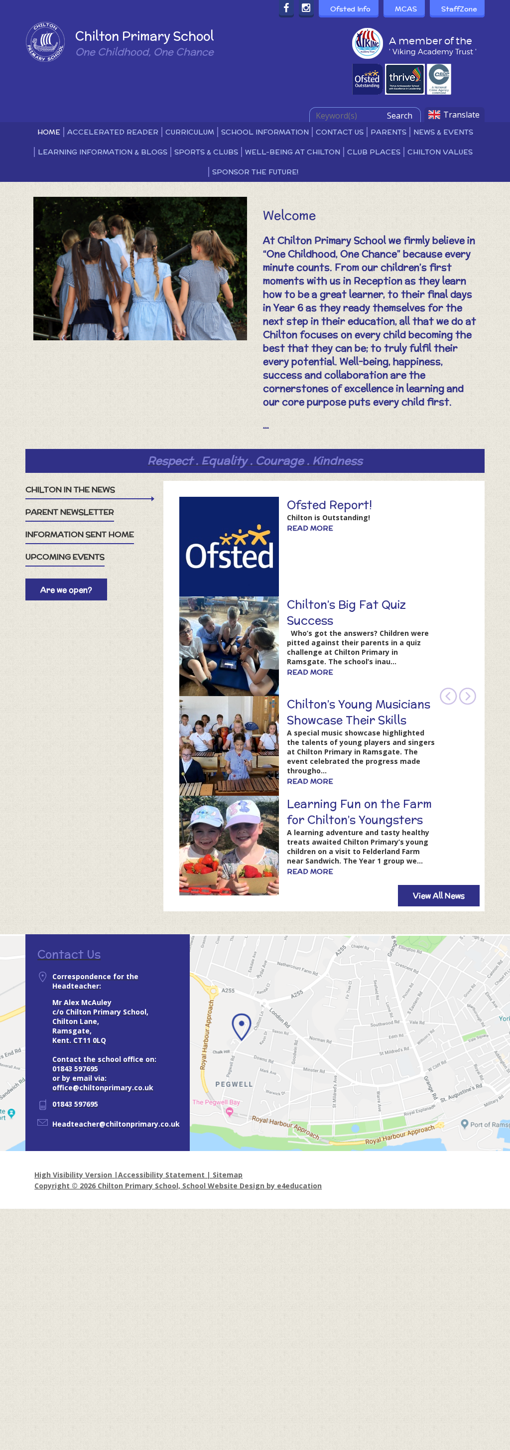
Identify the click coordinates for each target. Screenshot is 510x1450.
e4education (299, 1185)
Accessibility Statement (161, 1174)
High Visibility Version (73, 1174)
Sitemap (228, 1174)
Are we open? (66, 589)
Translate (461, 114)
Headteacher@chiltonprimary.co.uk (116, 1124)
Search (399, 115)
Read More (310, 528)
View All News (439, 895)
